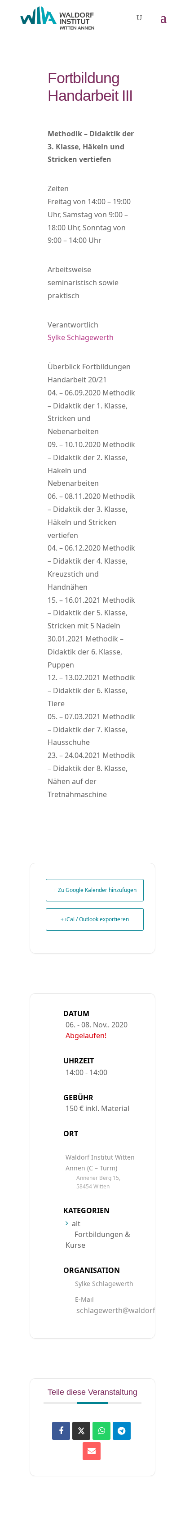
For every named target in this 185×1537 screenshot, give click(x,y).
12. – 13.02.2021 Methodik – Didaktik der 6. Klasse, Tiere (91, 690)
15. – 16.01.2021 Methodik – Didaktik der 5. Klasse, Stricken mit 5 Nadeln (91, 613)
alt (76, 1223)
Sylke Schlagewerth (81, 337)
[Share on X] (81, 1431)
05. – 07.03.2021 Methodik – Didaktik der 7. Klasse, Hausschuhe (91, 730)
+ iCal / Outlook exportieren (95, 919)
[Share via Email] (92, 1451)
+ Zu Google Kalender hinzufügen (95, 890)
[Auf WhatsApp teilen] (101, 1431)
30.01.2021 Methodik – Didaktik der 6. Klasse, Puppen (85, 652)
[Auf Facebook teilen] (61, 1431)
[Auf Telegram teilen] (122, 1431)
